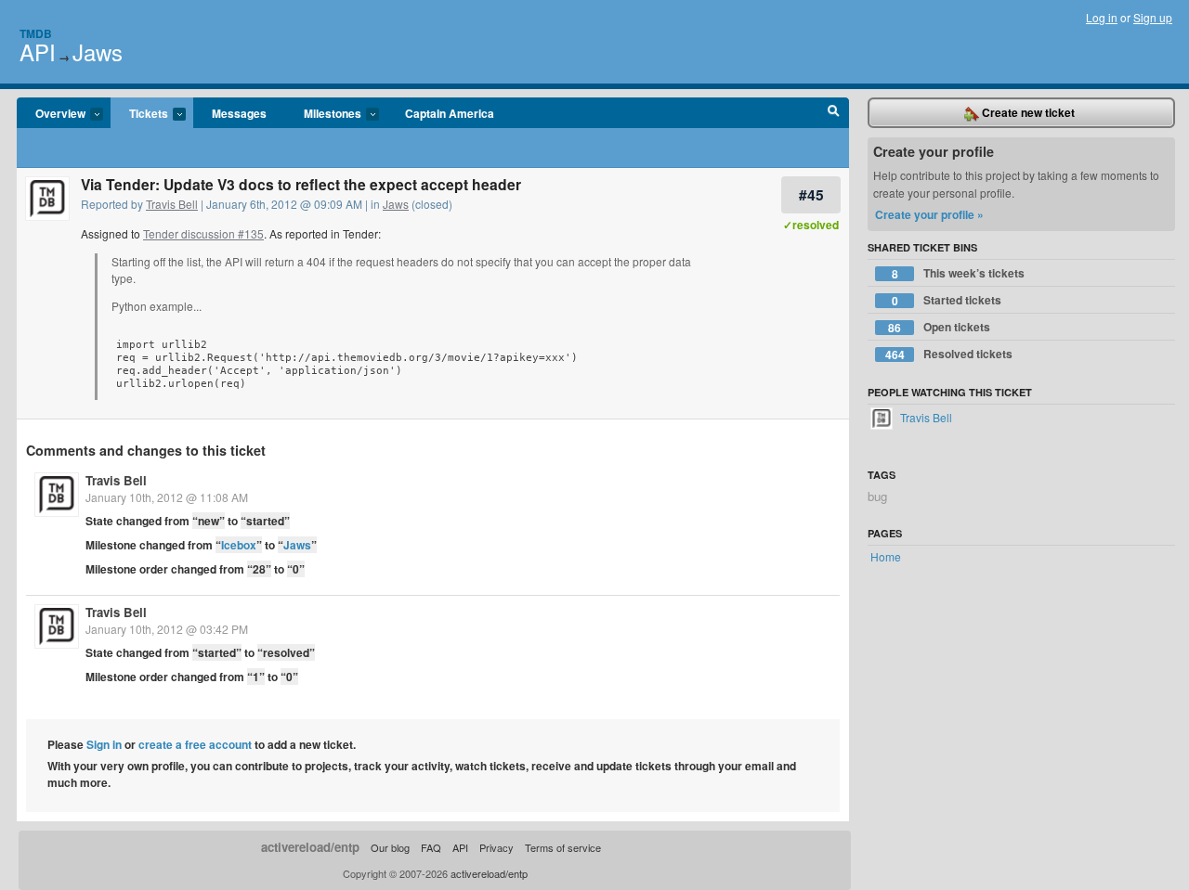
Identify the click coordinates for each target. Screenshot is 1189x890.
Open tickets (939, 327)
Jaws (97, 51)
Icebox (238, 544)
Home (885, 556)
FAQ (431, 847)
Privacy (496, 847)
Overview (51, 114)
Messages (239, 113)
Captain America (449, 113)
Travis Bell (172, 204)
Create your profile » (929, 214)
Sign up (1152, 17)
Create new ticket (1027, 112)
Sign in (104, 744)
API (38, 51)
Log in (1101, 17)
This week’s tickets (959, 273)
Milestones (323, 114)
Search (833, 113)
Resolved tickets (949, 354)
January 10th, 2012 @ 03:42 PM (166, 629)
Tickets (139, 114)
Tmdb (36, 33)
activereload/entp (310, 847)
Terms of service (563, 847)
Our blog (390, 847)
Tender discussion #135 (203, 233)
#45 (811, 194)
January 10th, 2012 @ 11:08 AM (166, 497)
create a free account (195, 744)
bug (877, 496)
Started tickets (947, 300)
